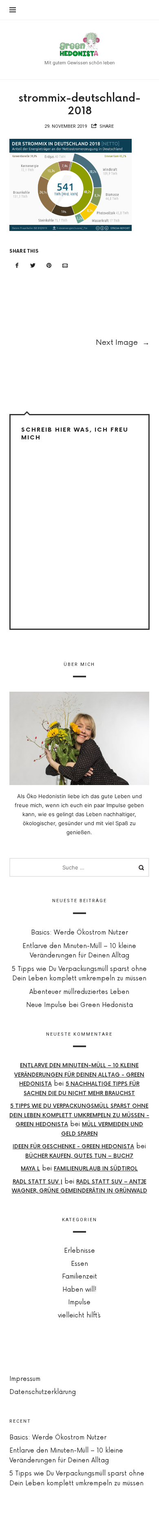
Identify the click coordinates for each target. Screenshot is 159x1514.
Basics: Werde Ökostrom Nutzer (79, 933)
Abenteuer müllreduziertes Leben (80, 992)
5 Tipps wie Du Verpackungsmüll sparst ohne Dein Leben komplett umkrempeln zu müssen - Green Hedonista (80, 1115)
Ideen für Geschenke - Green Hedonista (74, 1146)
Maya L (30, 1168)
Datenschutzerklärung (42, 1392)
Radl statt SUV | (37, 1182)
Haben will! (80, 1290)
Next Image (123, 342)
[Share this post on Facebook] (16, 265)
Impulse (79, 1302)
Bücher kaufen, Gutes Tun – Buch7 (80, 1156)
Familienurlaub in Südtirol (96, 1168)
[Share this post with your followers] (33, 265)
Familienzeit (79, 1277)
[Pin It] (49, 265)
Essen (79, 1264)
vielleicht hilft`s (79, 1315)
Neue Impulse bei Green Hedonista (79, 1005)
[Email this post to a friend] (65, 265)
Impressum (24, 1379)
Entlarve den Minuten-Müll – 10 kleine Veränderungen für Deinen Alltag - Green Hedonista (80, 1074)
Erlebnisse (79, 1251)
